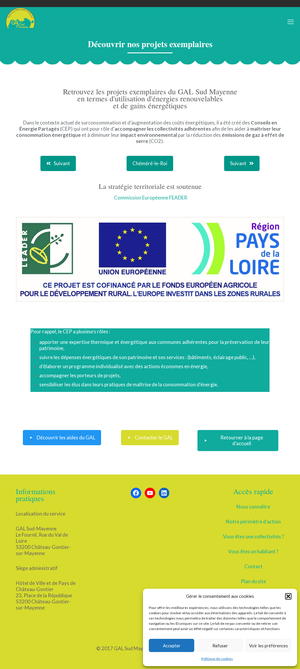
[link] (150, 259)
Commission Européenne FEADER (150, 197)
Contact (253, 566)
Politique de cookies (217, 658)
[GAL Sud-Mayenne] (20, 21)
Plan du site (253, 581)
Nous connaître (253, 507)
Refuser (220, 645)
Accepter (171, 645)
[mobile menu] (291, 22)
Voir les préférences (268, 645)
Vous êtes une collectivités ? (253, 536)
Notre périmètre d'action (253, 521)
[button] (288, 596)
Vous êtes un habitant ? (253, 551)
